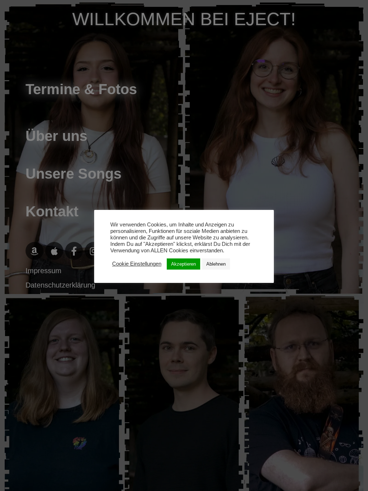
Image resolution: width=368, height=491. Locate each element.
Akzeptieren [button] (183, 264)
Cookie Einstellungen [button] (136, 264)
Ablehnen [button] (216, 264)
